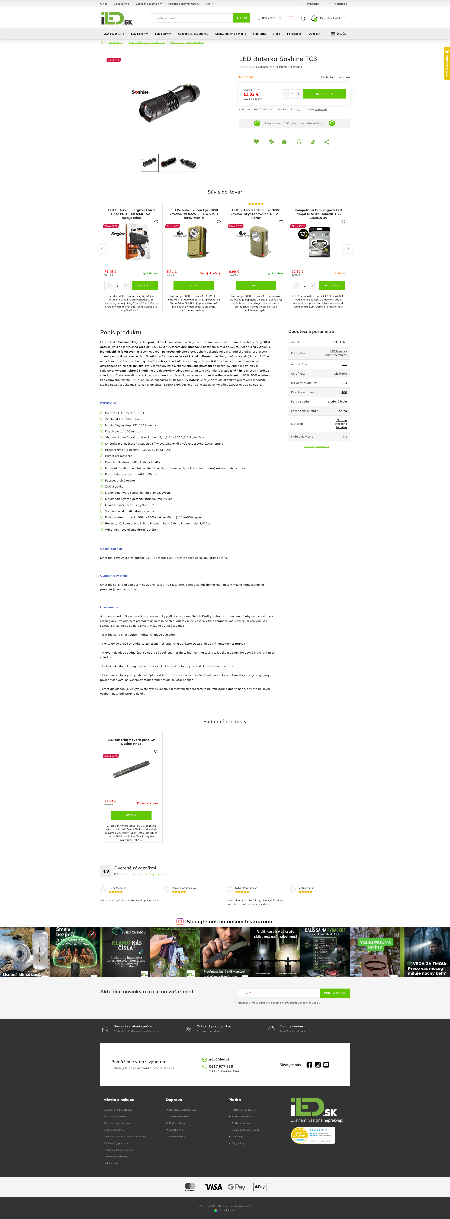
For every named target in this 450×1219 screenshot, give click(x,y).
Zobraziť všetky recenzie (150, 874)
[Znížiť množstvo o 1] (287, 94)
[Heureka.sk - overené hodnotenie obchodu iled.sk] (313, 1135)
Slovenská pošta (178, 1116)
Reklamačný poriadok (116, 1143)
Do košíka (324, 94)
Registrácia (340, 3)
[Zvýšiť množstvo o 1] (298, 94)
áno (344, 364)
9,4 (345, 383)
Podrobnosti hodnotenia (288, 66)
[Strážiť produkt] (315, 142)
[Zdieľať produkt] (327, 142)
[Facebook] (309, 1065)
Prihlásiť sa (334, 993)
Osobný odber (177, 1136)
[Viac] (339, 34)
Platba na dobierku (242, 1116)
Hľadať (241, 18)
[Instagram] (318, 1065)
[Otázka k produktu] (301, 142)
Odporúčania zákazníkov (118, 1109)
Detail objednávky (114, 1129)
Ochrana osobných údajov (183, 3)
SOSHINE (321, 109)
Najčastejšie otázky (115, 1116)
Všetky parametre (316, 446)
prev (102, 249)
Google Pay (238, 1143)
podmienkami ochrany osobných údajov (296, 1002)
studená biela (337, 401)
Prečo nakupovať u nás (117, 1123)
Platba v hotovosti (242, 1123)
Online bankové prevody (245, 1129)
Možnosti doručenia (338, 77)
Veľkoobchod (121, 3)
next (347, 249)
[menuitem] (113, 34)
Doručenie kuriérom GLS (183, 1109)
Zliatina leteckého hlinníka (340, 423)
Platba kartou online (243, 1109)
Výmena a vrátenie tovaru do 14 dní (124, 1136)
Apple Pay (237, 1136)
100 (344, 392)
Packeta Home (177, 1123)
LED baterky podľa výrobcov (336, 353)
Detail (193, 285)
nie (345, 436)
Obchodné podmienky (149, 3)
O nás (103, 3)
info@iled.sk (219, 1059)
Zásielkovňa (176, 1129)
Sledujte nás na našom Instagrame (230, 921)
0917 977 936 (271, 18)
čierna (342, 411)
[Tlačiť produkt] (287, 142)
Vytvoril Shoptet (227, 1210)
